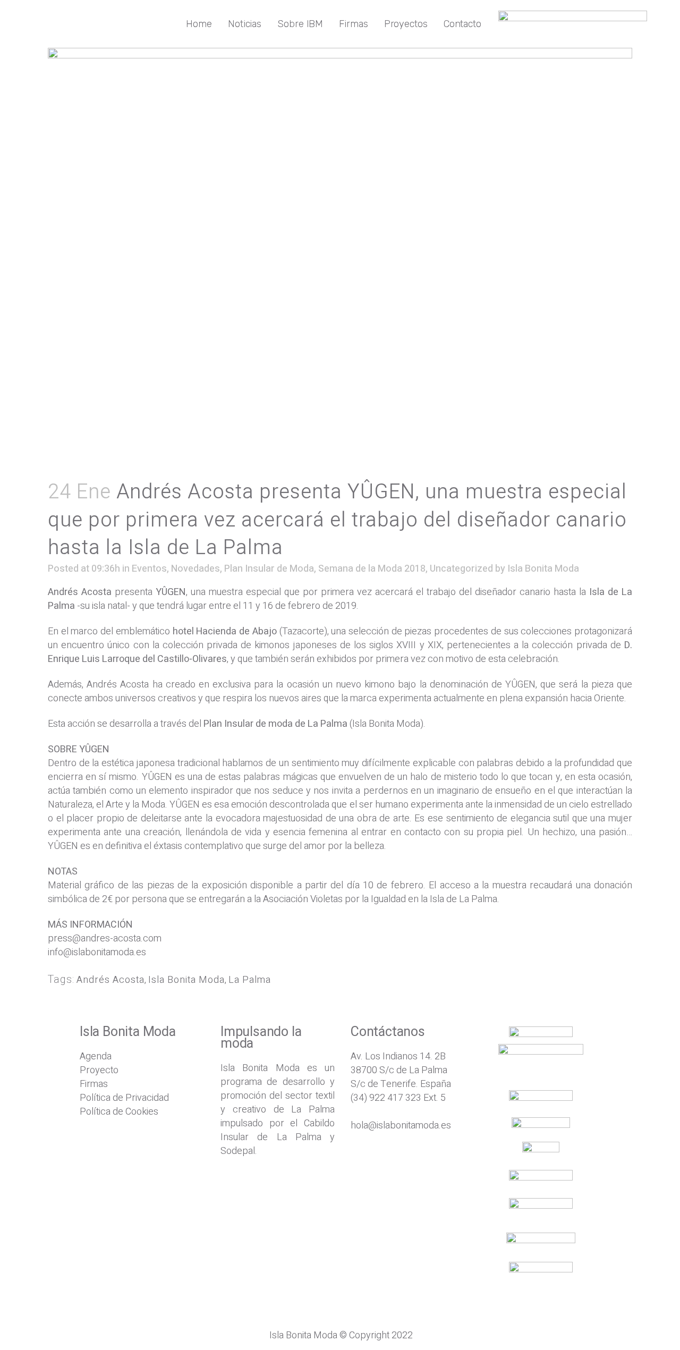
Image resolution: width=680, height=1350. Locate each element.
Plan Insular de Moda (269, 569)
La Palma (249, 980)
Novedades (195, 569)
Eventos (149, 569)
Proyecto (99, 1070)
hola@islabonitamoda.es (401, 1125)
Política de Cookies (119, 1112)
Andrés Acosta (110, 980)
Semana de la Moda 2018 (372, 569)
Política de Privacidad (124, 1098)
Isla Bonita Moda (543, 569)
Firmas (94, 1084)
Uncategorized (461, 569)
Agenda (96, 1056)
